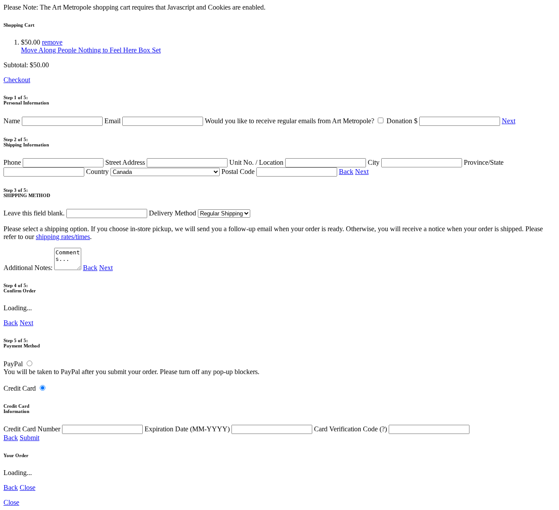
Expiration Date (187, 429)
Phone (13, 162)
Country (98, 171)
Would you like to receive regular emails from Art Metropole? (290, 121)
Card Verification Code (350, 429)
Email (113, 121)
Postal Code (238, 171)
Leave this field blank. (34, 213)
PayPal (13, 364)
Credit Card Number (32, 429)
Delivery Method (173, 213)
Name (12, 121)
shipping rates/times (63, 236)
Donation (402, 121)
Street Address (126, 162)
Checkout (16, 79)
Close (27, 487)
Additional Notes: (28, 267)
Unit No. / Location (257, 162)
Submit (29, 437)
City (374, 162)
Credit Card (19, 388)
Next (508, 121)
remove (52, 42)
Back (346, 171)
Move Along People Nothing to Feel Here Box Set (91, 50)
